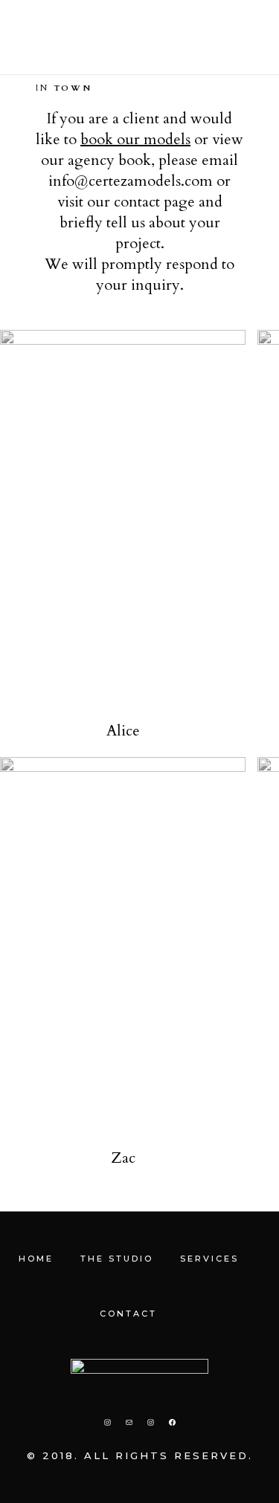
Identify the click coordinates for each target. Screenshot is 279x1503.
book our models (135, 139)
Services (209, 1258)
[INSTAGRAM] (107, 1422)
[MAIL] (129, 1422)
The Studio (116, 1258)
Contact (128, 1313)
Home (36, 1258)
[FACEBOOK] (172, 1422)
